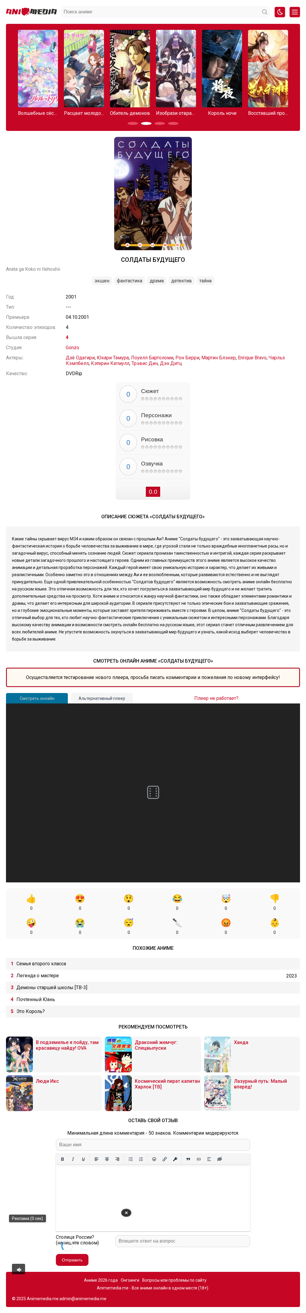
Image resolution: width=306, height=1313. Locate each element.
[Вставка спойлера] (209, 1159)
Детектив (181, 281)
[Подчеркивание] (83, 1159)
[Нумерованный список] (141, 1159)
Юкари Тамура (113, 358)
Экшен (101, 281)
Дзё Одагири (80, 358)
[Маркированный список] (130, 1159)
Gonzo (72, 347)
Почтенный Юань (35, 999)
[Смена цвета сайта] (280, 12)
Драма (157, 281)
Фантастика (129, 281)
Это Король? (30, 1011)
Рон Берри (187, 358)
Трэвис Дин (144, 363)
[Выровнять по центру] (107, 1159)
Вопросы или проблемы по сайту (174, 1280)
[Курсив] (73, 1159)
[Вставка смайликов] (154, 1159)
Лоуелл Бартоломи (152, 358)
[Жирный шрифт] (62, 1159)
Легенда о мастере (37, 975)
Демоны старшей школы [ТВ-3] (51, 987)
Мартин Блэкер (218, 358)
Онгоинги (130, 1280)
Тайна (205, 281)
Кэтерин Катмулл (110, 363)
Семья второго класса (41, 963)
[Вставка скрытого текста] (219, 1159)
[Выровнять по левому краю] (96, 1159)
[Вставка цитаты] (188, 1159)
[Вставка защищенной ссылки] (175, 1159)
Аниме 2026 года (101, 1280)
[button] (133, 123)
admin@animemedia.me (82, 1298)
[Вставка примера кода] (198, 1159)
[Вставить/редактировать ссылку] (164, 1159)
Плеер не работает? (216, 698)
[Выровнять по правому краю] (117, 1159)
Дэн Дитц (171, 363)
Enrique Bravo (252, 358)
